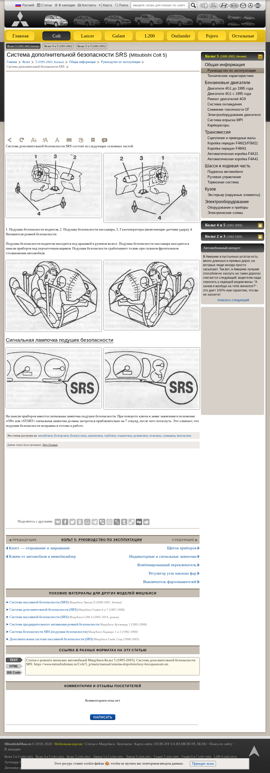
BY (167, 744)
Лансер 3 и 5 (108, 757)
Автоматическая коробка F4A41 (233, 159)
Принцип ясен (203, 764)
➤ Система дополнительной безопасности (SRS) (65, 609)
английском (45, 435)
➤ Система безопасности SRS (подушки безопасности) (72, 632)
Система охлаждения (225, 104)
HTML (13, 666)
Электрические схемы (225, 213)
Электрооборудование (227, 201)
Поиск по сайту (220, 744)
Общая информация (225, 64)
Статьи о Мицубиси (100, 744)
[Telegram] (94, 522)
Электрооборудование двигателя (234, 115)
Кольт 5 (23, 46)
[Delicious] (131, 522)
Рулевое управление (224, 177)
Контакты (89, 5)
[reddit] (146, 522)
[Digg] (139, 522)
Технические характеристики (230, 76)
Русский (28, 5)
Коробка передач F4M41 (227, 148)
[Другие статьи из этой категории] (69, 140)
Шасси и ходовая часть (227, 166)
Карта (107, 5)
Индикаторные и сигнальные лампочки (162, 556)
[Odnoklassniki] (80, 522)
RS (178, 744)
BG (162, 744)
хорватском (124, 435)
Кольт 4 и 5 (58, 46)
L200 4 (225, 757)
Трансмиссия (218, 132)
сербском (110, 435)
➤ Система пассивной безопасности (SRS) (64, 602)
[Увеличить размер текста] (45, 140)
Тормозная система (223, 182)
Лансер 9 (138, 757)
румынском (140, 435)
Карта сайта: (143, 744)
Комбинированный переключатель (166, 565)
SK (199, 744)
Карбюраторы (218, 125)
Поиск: (124, 5)
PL (194, 744)
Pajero (212, 35)
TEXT (14, 660)
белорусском (78, 435)
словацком (168, 435)
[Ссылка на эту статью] (81, 140)
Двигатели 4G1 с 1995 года (229, 94)
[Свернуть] (261, 56)
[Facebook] (65, 522)
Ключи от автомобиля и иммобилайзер (42, 556)
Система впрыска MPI (225, 120)
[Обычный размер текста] (57, 140)
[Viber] (102, 522)
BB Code (14, 672)
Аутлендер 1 (19, 762)
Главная (20, 35)
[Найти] (193, 5)
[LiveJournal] (117, 522)
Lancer (87, 35)
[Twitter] (72, 522)
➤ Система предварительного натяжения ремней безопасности (76, 624)
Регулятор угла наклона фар (172, 573)
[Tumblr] (124, 522)
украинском (95, 435)
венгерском (184, 435)
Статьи (46, 5)
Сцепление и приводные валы (231, 138)
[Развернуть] (261, 225)
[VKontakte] (58, 522)
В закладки (67, 5)
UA (173, 744)
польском (155, 435)
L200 (150, 35)
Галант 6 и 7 (196, 757)
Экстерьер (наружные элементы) (234, 195)
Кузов (210, 189)
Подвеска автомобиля (225, 172)
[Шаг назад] (10, 140)
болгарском (61, 435)
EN (156, 744)
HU (204, 744)
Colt (56, 35)
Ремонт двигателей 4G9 (227, 99)
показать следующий (233, 300)
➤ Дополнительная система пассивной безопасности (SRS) (72, 639)
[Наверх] (253, 750)
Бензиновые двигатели (227, 82)
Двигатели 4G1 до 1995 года (230, 88)
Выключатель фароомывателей (169, 582)
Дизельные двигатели (18, 768)
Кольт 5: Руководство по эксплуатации (101, 540)
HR (183, 744)
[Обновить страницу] (22, 140)
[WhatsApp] (109, 522)
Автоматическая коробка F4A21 (233, 154)
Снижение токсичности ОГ (228, 109)
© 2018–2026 (28, 744)
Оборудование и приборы (228, 207)
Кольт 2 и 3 (91, 46)
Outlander (180, 35)
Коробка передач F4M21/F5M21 (233, 143)
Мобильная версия (68, 744)
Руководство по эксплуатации (232, 70)
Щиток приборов (181, 548)
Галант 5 (166, 757)
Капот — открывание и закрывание (39, 548)
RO (189, 744)
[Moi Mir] (87, 522)
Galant (118, 35)
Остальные (243, 35)
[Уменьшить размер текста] (33, 140)
